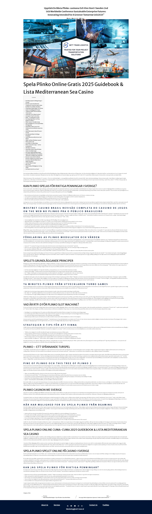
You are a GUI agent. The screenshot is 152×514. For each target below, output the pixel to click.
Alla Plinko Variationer (30, 147)
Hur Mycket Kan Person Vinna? (32, 169)
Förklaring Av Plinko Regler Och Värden (34, 108)
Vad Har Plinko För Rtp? (31, 163)
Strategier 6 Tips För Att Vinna (32, 116)
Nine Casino (28, 164)
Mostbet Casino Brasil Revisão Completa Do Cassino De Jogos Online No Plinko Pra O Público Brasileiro (34, 105)
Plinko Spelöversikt (30, 141)
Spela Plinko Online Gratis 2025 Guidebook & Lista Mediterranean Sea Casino (34, 128)
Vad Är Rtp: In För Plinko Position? (33, 114)
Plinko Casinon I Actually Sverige (33, 122)
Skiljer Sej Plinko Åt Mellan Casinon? (33, 140)
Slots (29, 493)
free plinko (69, 191)
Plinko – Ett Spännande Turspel (32, 117)
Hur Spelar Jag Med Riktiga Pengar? (33, 152)
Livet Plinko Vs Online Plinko (32, 143)
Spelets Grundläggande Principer (33, 109)
